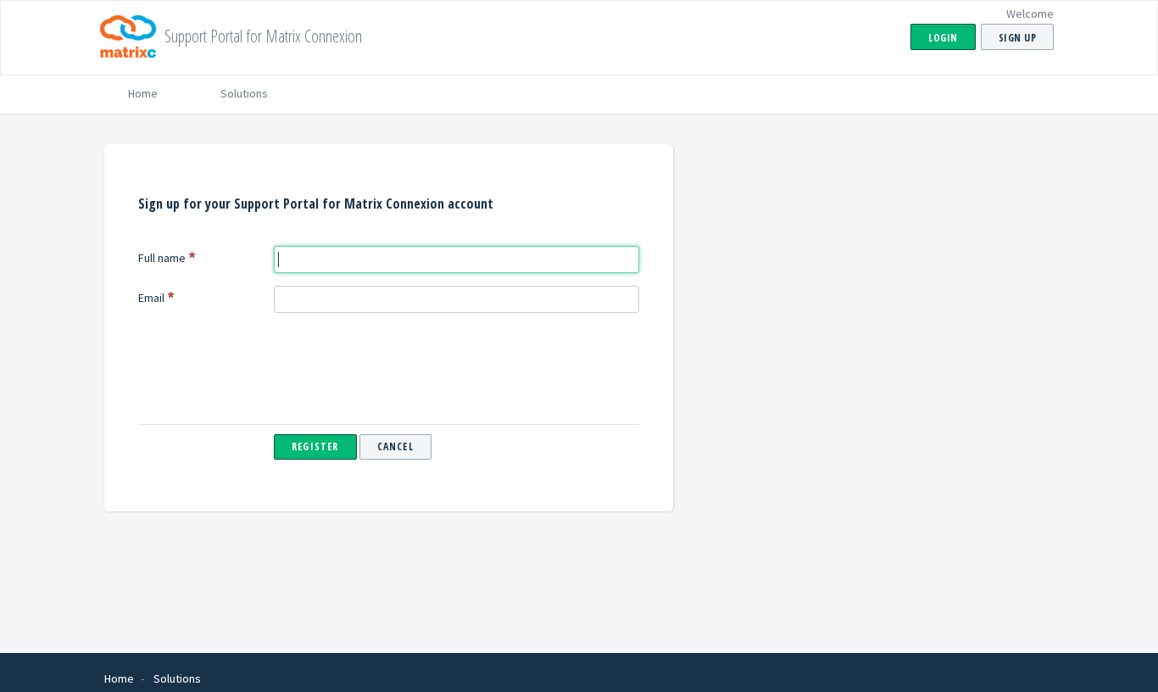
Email (151, 297)
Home (143, 93)
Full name (162, 257)
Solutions (244, 93)
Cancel (395, 446)
